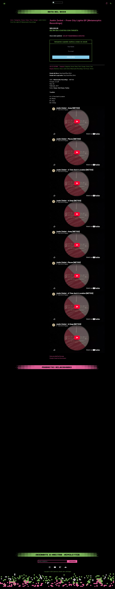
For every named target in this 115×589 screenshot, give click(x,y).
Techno (91, 68)
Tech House (86, 68)
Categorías (17, 20)
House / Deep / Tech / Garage (29, 20)
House (61, 68)
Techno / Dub (89, 66)
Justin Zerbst (66, 68)
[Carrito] (107, 3)
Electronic (56, 68)
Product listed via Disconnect (58, 358)
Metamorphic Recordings (76, 68)
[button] (4, 3)
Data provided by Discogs (57, 356)
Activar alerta (71, 57)
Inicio (11, 20)
